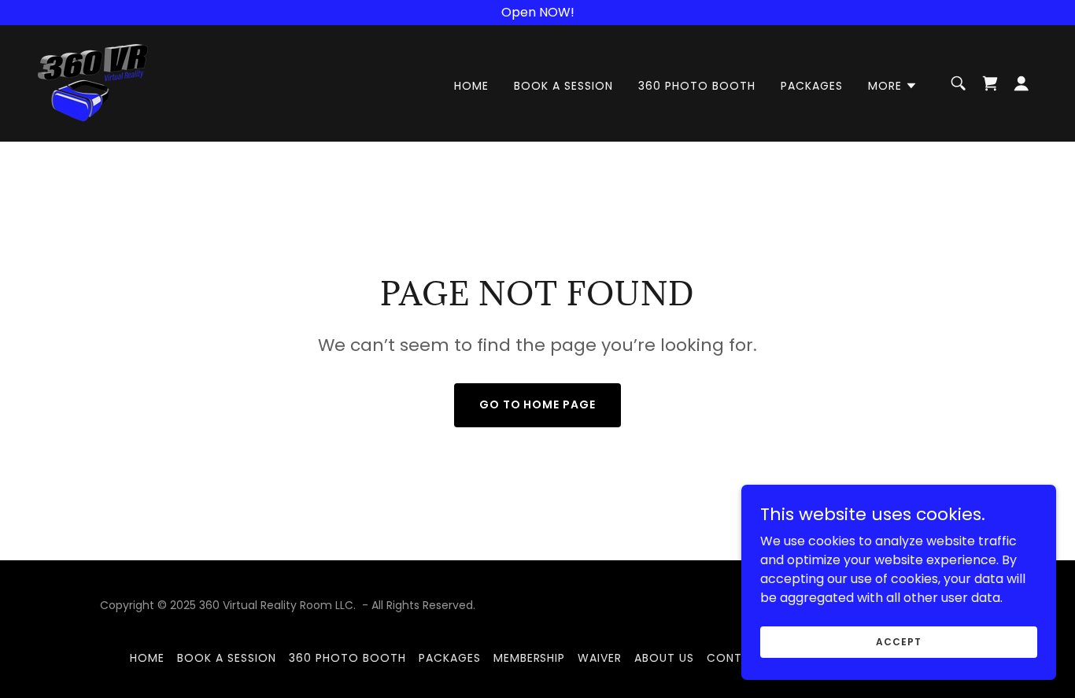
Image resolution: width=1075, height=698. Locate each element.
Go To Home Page (538, 404)
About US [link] (664, 658)
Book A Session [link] (563, 86)
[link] (93, 82)
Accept (898, 641)
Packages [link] (812, 86)
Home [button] (147, 658)
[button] (893, 85)
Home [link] (471, 86)
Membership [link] (529, 658)
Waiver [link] (600, 658)
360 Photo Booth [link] (696, 86)
